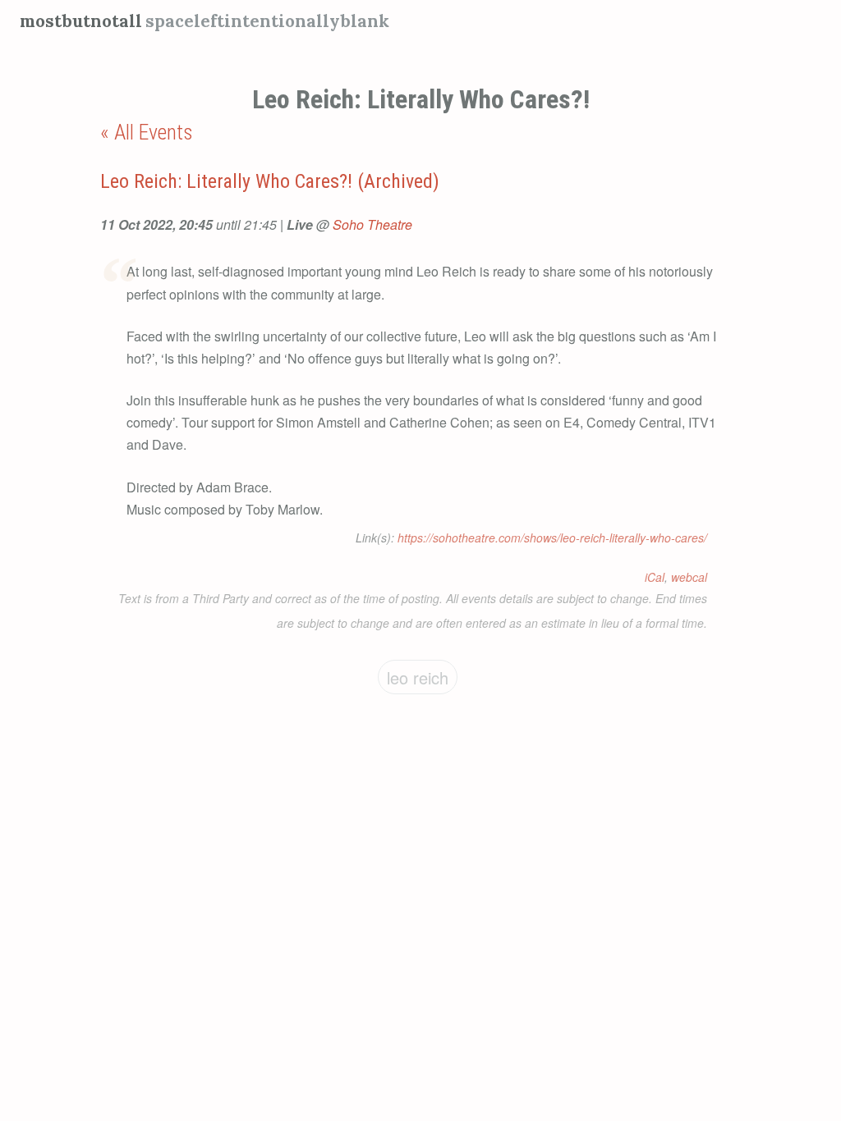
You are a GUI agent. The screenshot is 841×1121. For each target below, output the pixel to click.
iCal (654, 577)
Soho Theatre (372, 224)
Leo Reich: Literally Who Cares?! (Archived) (269, 181)
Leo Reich (417, 677)
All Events (153, 132)
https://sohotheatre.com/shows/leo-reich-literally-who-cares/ (552, 537)
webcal (689, 577)
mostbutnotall (81, 21)
